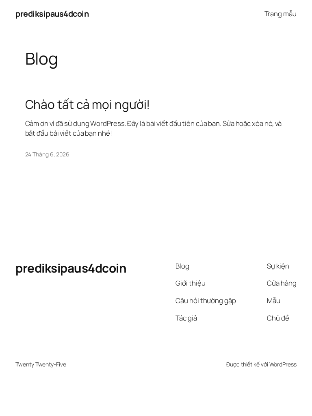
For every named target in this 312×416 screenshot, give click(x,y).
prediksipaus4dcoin (52, 13)
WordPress (283, 364)
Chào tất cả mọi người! (87, 104)
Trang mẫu (280, 13)
